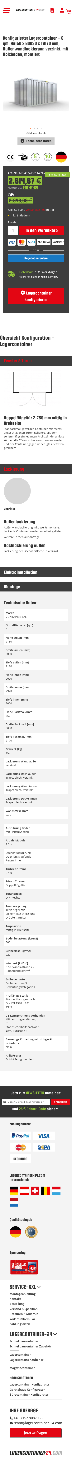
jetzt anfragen (35, 1432)
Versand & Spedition (24, 1309)
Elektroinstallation (20, 572)
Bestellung (17, 1304)
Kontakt (15, 1299)
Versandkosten (35, 210)
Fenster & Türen (18, 360)
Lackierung (14, 469)
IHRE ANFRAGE (24, 1410)
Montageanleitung (23, 1294)
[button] (31, 128)
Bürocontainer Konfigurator (29, 1394)
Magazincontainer (22, 1368)
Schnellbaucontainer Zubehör (30, 1346)
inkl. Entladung (20, 215)
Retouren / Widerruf (24, 1314)
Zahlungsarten (20, 1324)
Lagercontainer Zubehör (26, 1360)
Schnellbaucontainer (24, 1341)
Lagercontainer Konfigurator (29, 1384)
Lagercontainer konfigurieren (38, 296)
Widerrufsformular (22, 1319)
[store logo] (30, 11)
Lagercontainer (20, 1354)
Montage (12, 586)
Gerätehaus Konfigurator (27, 1389)
